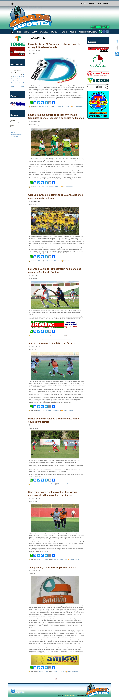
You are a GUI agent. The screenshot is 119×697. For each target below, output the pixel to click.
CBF (54, 106)
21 (19, 80)
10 (11, 78)
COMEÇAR (59, 671)
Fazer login (13, 131)
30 (23, 82)
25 (13, 82)
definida (50, 484)
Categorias (12, 120)
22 (21, 80)
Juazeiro (40, 410)
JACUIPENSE (55, 559)
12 (15, 78)
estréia (58, 260)
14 (19, 78)
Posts (13, 132)
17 (11, 80)
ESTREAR (57, 186)
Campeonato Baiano (43, 335)
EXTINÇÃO (59, 106)
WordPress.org (14, 136)
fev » (22, 86)
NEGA (64, 106)
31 (11, 84)
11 (13, 78)
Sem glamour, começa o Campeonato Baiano (52, 567)
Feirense (62, 335)
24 (11, 82)
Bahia (53, 335)
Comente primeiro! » (78, 106)
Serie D (68, 106)
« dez (12, 86)
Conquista (51, 186)
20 (17, 80)
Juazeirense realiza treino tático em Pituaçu (51, 343)
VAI (63, 671)
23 (23, 80)
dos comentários (16, 134)
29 (21, 82)
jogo (54, 484)
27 (17, 82)
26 (15, 82)
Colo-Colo (40, 260)
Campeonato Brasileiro (44, 106)
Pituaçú (55, 410)
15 (21, 78)
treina (58, 410)
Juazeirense (49, 410)
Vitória (65, 559)
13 (17, 78)
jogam (61, 559)
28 (19, 82)
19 (15, 80)
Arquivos (12, 125)
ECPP (39, 186)
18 (13, 80)
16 (23, 78)
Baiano (46, 186)
